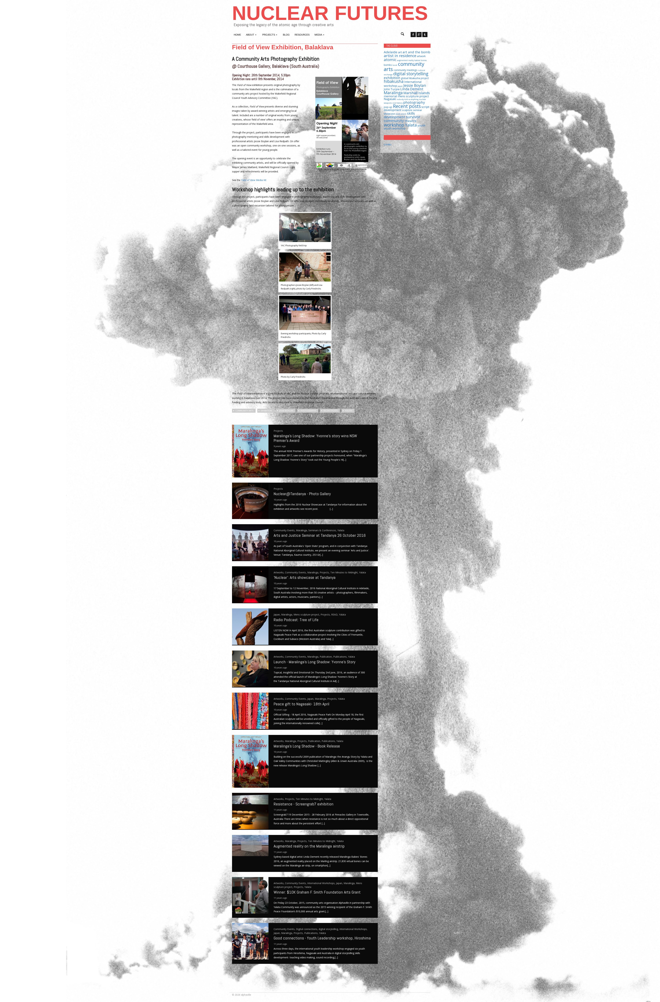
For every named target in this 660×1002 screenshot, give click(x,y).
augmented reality (405, 60)
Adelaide (390, 52)
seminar (417, 110)
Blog (286, 34)
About (251, 34)
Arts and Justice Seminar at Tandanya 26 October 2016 (320, 535)
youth (348, 410)
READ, (335, 614)
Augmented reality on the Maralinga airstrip (309, 846)
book (395, 65)
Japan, (277, 614)
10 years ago (280, 499)
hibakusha (394, 81)
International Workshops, (321, 883)
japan (400, 86)
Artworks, (279, 572)
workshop (394, 125)
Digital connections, (307, 929)
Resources (302, 34)
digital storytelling (410, 73)
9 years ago (280, 446)
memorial (390, 96)
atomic (390, 59)
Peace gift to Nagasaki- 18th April (301, 704)
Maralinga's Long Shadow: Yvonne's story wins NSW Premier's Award (315, 438)
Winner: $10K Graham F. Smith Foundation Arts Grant (317, 892)
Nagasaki (390, 99)
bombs (388, 65)
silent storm (401, 114)
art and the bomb (416, 52)
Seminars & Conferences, (322, 530)
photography (308, 410)
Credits (388, 144)
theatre (410, 121)
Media (319, 34)
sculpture (407, 110)
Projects (269, 34)
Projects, (325, 572)
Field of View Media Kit (253, 180)
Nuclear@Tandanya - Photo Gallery (302, 493)
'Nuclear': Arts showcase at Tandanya (305, 577)
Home (237, 34)
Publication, (326, 656)
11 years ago (280, 809)
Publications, (340, 656)
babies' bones (420, 60)
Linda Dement (411, 88)
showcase (389, 113)
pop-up (388, 107)
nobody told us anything (407, 99)
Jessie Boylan (286, 410)
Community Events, (285, 530)
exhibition (266, 410)
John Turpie (392, 89)
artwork (421, 56)
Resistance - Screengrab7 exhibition (303, 804)
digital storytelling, (329, 929)
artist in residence (400, 55)
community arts (244, 410)
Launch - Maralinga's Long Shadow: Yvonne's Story (314, 661)
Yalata (340, 530)
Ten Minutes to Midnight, (344, 572)
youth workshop (394, 128)
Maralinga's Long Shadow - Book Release (307, 746)
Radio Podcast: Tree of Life (297, 619)
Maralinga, (302, 530)
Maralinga (393, 92)
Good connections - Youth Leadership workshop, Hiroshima (322, 938)
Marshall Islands (416, 92)
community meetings (405, 70)
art (400, 52)
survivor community (402, 118)
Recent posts (330, 410)
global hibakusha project (415, 78)
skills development (399, 115)
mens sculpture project (413, 96)
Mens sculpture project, (307, 614)
